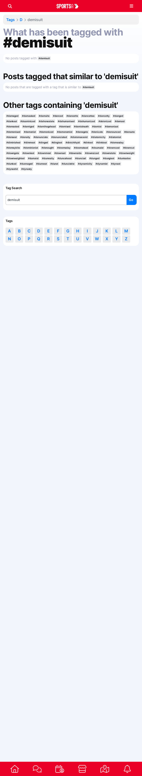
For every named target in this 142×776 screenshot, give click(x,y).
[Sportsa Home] (14, 769)
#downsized (92, 153)
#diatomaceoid (79, 137)
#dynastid (12, 169)
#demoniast (111, 126)
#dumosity (48, 158)
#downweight (126, 153)
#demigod (28, 126)
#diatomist (115, 137)
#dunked (11, 163)
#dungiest (108, 158)
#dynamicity (85, 163)
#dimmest (29, 142)
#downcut (128, 147)
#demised (64, 126)
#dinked (88, 142)
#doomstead (81, 147)
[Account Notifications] (127, 768)
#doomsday (63, 147)
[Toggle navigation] (131, 6)
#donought (48, 147)
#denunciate (41, 137)
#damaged (12, 115)
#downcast (113, 147)
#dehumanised (66, 121)
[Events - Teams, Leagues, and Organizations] (59, 769)
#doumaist (98, 147)
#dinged (43, 142)
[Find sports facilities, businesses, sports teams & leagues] (105, 769)
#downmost (44, 153)
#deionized (105, 121)
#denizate (97, 131)
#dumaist (33, 158)
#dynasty (26, 169)
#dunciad (80, 158)
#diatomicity (98, 137)
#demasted (12, 126)
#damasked (28, 115)
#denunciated (59, 137)
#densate (129, 131)
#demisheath (81, 126)
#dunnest (41, 163)
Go (131, 200)
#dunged (94, 158)
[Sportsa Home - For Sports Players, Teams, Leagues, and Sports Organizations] (70, 6)
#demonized (46, 131)
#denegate (82, 131)
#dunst (54, 163)
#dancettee (88, 115)
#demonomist (64, 131)
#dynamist (102, 163)
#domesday (117, 142)
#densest (11, 137)
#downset (59, 153)
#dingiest (57, 142)
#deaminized (27, 121)
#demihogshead (47, 126)
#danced (58, 115)
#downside (75, 153)
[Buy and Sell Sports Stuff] (82, 769)
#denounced (113, 131)
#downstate (109, 153)
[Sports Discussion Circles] (37, 769)
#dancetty (104, 115)
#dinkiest (101, 142)
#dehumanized (86, 121)
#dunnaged (26, 163)
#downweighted (15, 158)
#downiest (28, 153)
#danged (118, 115)
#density (25, 137)
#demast (120, 121)
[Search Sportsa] (10, 6)
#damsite (44, 115)
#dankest (11, 121)
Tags (10, 19)
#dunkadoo (124, 158)
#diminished (13, 142)
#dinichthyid (73, 142)
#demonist (30, 131)
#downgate (12, 153)
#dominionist (30, 147)
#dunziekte (68, 163)
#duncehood (64, 158)
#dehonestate (46, 121)
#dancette (72, 115)
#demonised (13, 131)
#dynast (115, 163)
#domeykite (13, 147)
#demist (96, 126)
